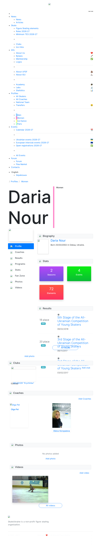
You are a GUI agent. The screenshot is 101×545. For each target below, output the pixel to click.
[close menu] (92, 9)
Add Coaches (84, 399)
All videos (50, 505)
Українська (21, 175)
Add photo (51, 458)
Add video (84, 473)
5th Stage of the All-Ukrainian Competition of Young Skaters (72, 321)
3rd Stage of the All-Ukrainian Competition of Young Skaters (72, 343)
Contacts (15, 167)
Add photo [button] (29, 356)
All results (65, 347)
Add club (86, 367)
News (13, 16)
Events (14, 127)
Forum (14, 158)
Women (24, 181)
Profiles (14, 93)
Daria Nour (58, 240)
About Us (79, 520)
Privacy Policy (81, 523)
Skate (13, 25)
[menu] (89, 9)
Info (13, 50)
